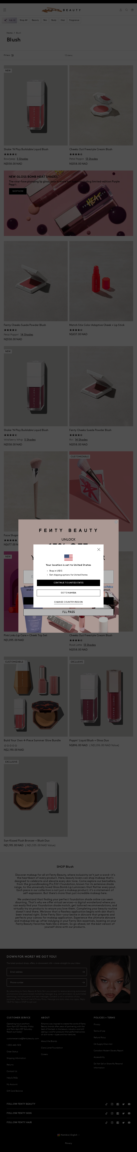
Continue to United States (69, 583)
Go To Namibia (68, 593)
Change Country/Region (68, 602)
